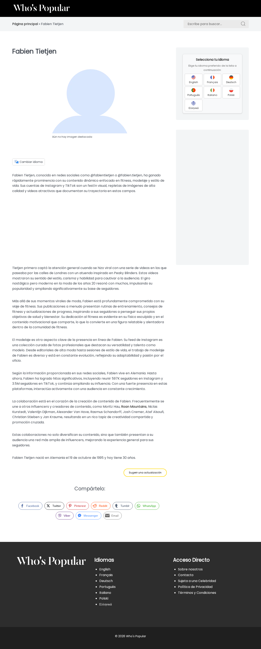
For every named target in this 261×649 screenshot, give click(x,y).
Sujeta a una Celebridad (197, 581)
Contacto (186, 575)
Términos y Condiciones (197, 592)
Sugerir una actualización (145, 472)
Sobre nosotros (190, 569)
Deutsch (106, 581)
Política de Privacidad (195, 586)
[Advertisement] (89, 229)
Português (107, 586)
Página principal (25, 24)
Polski (103, 598)
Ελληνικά (105, 604)
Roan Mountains (134, 406)
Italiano (105, 592)
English (104, 569)
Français (106, 575)
